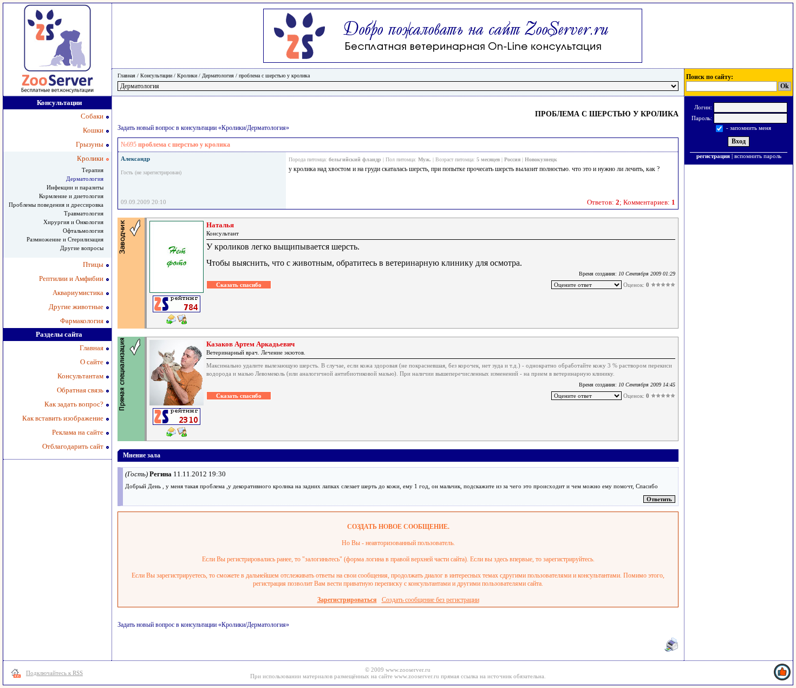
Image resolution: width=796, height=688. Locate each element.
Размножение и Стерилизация (65, 239)
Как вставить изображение (62, 418)
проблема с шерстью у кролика (274, 75)
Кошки (93, 130)
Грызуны (89, 144)
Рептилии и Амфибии (71, 278)
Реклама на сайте (77, 432)
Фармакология (81, 321)
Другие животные (76, 307)
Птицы (93, 264)
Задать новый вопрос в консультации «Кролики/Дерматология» (203, 128)
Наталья (220, 225)
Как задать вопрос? (73, 404)
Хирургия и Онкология (73, 222)
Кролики (187, 75)
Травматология (83, 213)
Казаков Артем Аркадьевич (250, 344)
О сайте (91, 362)
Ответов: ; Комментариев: (631, 202)
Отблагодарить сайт (72, 446)
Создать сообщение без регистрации (430, 600)
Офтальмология (83, 230)
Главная (126, 75)
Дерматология (218, 75)
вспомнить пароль (757, 156)
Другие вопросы (81, 248)
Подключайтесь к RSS (54, 673)
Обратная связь (80, 390)
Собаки (92, 116)
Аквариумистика (78, 293)
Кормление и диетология (71, 196)
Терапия (92, 170)
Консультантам (80, 376)
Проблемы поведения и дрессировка (56, 204)
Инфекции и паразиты (75, 187)
